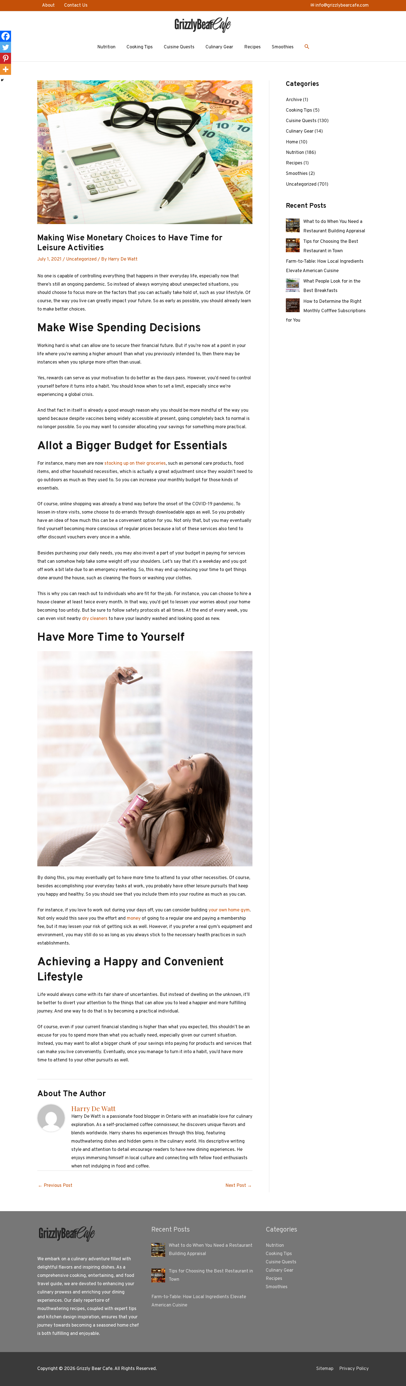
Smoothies (283, 47)
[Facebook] (5, 36)
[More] (5, 69)
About (48, 5)
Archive (294, 100)
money (134, 919)
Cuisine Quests (179, 47)
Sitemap (324, 1369)
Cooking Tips (139, 47)
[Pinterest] (5, 58)
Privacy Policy (354, 1369)
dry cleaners (94, 619)
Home (292, 142)
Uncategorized (81, 259)
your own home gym (229, 910)
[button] (307, 47)
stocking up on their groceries (135, 464)
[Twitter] (5, 47)
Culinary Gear (219, 47)
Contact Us (76, 5)
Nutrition (106, 47)
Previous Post (55, 1186)
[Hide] (2, 80)
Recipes (252, 47)
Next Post (238, 1186)
